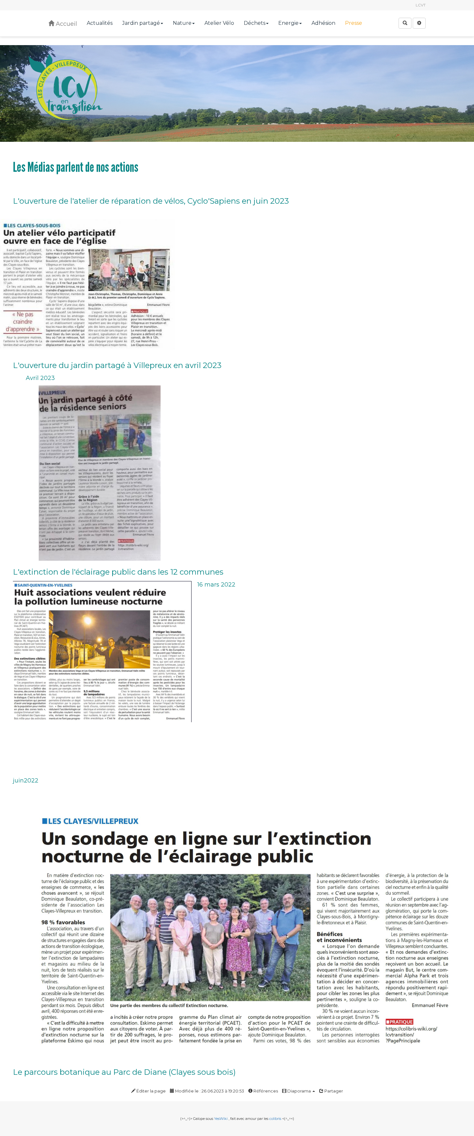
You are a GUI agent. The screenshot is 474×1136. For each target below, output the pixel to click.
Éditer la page (150, 1091)
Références (265, 1091)
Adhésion (323, 23)
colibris (275, 1118)
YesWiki (221, 1118)
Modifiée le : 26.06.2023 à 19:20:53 (209, 1091)
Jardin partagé (141, 23)
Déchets (254, 23)
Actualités (100, 23)
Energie (288, 23)
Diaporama (299, 1091)
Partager (333, 1091)
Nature (182, 23)
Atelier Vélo (219, 23)
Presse (353, 23)
